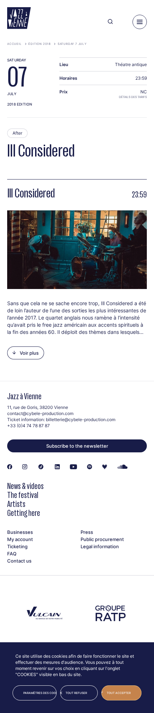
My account (20, 539)
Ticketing (17, 546)
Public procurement (102, 539)
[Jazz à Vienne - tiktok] (41, 467)
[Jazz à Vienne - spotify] (89, 467)
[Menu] (140, 22)
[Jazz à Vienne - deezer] (104, 467)
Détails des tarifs (133, 97)
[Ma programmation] (122, 21)
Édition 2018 (39, 44)
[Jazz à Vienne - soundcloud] (122, 467)
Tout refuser (76, 693)
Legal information (100, 546)
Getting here (23, 512)
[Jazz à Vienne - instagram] (24, 467)
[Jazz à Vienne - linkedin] (57, 467)
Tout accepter (119, 693)
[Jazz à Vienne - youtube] (73, 467)
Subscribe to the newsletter (77, 446)
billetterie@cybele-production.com (80, 419)
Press (87, 532)
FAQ (11, 553)
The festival (22, 494)
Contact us (19, 561)
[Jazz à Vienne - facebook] (9, 467)
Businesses (20, 532)
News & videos (25, 485)
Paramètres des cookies (40, 693)
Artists (16, 503)
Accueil (14, 44)
